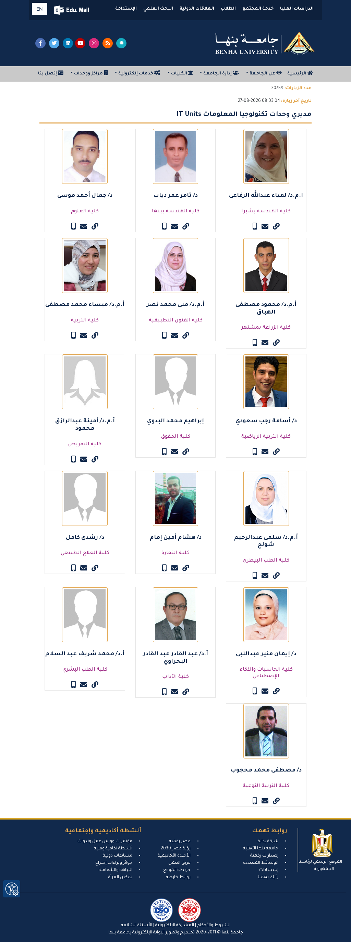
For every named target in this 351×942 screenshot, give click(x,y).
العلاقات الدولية (197, 9)
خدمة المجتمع (258, 9)
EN (39, 9)
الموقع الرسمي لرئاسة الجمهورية (320, 866)
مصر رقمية (180, 841)
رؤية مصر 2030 (176, 848)
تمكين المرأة (120, 877)
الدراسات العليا (297, 9)
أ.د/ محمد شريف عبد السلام (84, 654)
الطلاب (228, 9)
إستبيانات (268, 870)
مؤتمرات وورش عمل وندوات (104, 841)
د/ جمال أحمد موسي (84, 196)
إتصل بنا (48, 73)
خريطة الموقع (177, 870)
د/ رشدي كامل (85, 538)
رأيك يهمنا (268, 877)
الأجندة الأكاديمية (174, 855)
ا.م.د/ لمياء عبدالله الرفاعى (266, 196)
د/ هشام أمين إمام (176, 538)
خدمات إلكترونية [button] (135, 73)
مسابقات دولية (117, 855)
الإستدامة (126, 9)
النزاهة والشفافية (115, 870)
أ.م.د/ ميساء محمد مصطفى (84, 305)
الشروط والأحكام (213, 925)
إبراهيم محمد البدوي (175, 421)
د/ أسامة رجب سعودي (266, 421)
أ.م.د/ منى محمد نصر (176, 305)
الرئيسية (297, 73)
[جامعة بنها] (265, 43)
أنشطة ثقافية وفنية (113, 848)
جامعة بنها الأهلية (260, 848)
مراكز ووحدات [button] (88, 73)
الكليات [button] (179, 73)
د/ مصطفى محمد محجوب (266, 770)
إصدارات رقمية (264, 855)
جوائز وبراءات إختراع (113, 863)
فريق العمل (179, 863)
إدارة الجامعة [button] (217, 73)
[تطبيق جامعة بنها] (121, 43)
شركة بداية (268, 841)
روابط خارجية (178, 877)
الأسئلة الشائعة (136, 925)
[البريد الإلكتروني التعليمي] (72, 10)
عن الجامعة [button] (262, 73)
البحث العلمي (158, 9)
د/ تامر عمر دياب (175, 196)
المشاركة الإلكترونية (174, 925)
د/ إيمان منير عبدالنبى (266, 654)
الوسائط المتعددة (260, 863)
